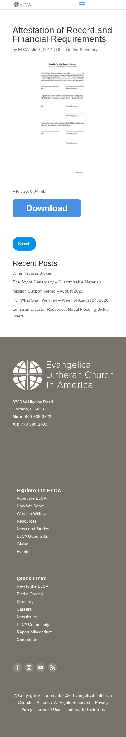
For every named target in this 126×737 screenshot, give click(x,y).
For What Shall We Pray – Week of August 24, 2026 (60, 300)
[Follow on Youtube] (40, 667)
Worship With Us (32, 513)
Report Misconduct (34, 632)
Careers (24, 609)
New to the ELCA (32, 586)
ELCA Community (33, 624)
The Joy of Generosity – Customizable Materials (57, 282)
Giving (22, 544)
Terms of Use (48, 709)
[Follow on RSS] (52, 667)
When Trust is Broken (32, 273)
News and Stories (33, 528)
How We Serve (30, 505)
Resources (27, 521)
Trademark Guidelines (84, 709)
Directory (25, 601)
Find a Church (30, 593)
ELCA (23, 49)
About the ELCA (31, 498)
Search (24, 243)
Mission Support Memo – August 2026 (48, 291)
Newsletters (27, 616)
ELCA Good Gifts (32, 536)
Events (23, 551)
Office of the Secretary (77, 49)
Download (47, 208)
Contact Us (27, 639)
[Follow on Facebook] (17, 667)
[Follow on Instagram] (29, 667)
